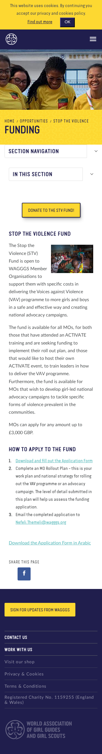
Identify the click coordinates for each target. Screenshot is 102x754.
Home (9, 121)
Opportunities (34, 121)
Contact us (16, 637)
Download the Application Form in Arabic (50, 543)
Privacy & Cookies (24, 674)
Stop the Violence (71, 121)
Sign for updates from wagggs (40, 610)
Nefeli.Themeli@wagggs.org (41, 522)
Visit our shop (20, 662)
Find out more (39, 22)
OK (67, 22)
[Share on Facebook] (24, 573)
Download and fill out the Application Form (54, 461)
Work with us (19, 650)
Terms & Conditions (25, 686)
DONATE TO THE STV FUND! (51, 210)
